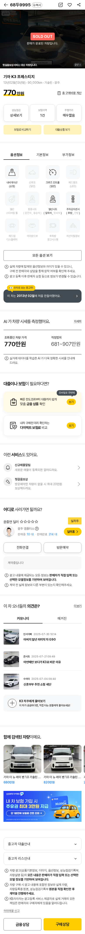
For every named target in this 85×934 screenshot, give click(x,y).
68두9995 (25, 4)
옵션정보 (16, 155)
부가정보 (68, 155)
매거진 (62, 618)
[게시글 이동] (42, 637)
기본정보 (42, 155)
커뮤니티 (23, 618)
